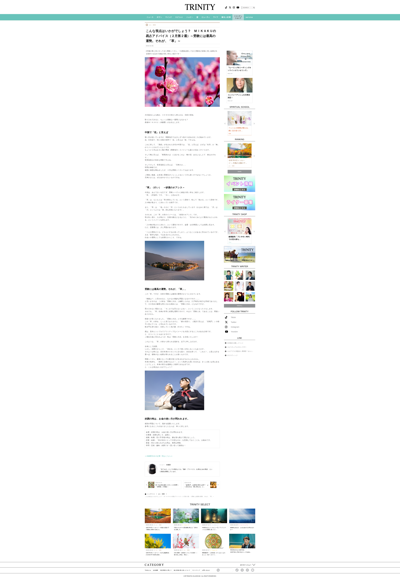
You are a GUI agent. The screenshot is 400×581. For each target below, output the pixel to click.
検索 (254, 7)
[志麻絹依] (228, 275)
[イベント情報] (239, 183)
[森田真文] (239, 285)
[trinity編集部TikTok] (237, 570)
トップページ (151, 494)
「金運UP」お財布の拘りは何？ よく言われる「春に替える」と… (196, 486)
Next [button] (254, 124)
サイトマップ (196, 570)
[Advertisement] (239, 35)
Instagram (235, 327)
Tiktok (233, 317)
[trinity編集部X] (242, 570)
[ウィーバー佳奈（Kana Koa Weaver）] (239, 275)
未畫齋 (168, 465)
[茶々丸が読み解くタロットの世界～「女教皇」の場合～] (151, 485)
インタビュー (215, 525)
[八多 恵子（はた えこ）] (250, 296)
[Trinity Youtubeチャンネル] (252, 570)
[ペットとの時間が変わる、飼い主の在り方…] (240, 118)
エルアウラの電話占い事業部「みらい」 (240, 351)
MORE (239, 171)
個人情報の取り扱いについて (182, 570)
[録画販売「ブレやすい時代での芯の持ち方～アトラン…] (240, 226)
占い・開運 (152, 25)
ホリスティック (232, 355)
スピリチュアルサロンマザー (236, 347)
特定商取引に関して (166, 570)
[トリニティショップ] (238, 17)
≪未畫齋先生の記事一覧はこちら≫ (158, 456)
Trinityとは (148, 570)
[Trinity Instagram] (247, 570)
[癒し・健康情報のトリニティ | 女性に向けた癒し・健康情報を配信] (200, 7)
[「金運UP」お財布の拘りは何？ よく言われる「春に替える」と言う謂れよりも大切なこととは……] (213, 485)
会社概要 (155, 570)
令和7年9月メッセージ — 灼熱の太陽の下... (238, 161)
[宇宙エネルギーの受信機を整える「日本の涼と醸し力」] (186, 516)
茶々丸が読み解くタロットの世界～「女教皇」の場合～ (167, 486)
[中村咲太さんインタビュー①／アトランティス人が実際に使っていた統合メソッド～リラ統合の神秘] (214, 516)
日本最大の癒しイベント (235, 343)
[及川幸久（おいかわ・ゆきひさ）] (250, 285)
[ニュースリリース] (239, 254)
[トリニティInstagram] (234, 7)
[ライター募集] (239, 202)
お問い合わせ (206, 570)
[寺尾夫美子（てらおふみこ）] (228, 296)
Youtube (234, 332)
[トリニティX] (230, 7)
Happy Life (186, 525)
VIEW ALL (239, 305)
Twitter (233, 322)
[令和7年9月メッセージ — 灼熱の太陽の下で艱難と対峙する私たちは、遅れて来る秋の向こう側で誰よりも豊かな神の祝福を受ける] (158, 516)
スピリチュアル (244, 525)
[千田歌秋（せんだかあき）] (239, 296)
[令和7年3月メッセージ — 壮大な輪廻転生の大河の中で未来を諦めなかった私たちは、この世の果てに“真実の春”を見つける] (158, 541)
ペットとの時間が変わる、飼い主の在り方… (239, 129)
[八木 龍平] (250, 275)
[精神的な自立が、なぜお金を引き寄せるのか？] (242, 516)
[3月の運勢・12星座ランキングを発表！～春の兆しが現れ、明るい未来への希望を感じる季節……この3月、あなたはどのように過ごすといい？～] (186, 541)
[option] (239, 123)
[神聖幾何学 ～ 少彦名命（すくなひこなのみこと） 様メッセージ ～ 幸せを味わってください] (214, 541)
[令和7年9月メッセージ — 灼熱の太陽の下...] (240, 150)
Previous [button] (224, 124)
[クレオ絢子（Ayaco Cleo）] (228, 285)
